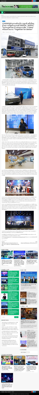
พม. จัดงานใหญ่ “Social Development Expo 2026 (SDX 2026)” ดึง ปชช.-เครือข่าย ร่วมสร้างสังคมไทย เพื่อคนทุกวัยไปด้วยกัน (10, 337)
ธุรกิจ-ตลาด (9, 278)
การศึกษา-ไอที (23, 318)
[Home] (2, 12)
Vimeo (6, 391)
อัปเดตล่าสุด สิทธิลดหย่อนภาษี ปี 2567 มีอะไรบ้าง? (29, 242)
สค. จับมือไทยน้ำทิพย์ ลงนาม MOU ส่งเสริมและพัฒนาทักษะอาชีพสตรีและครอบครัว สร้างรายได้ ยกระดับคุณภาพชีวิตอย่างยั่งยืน (10, 333)
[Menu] (4, 12)
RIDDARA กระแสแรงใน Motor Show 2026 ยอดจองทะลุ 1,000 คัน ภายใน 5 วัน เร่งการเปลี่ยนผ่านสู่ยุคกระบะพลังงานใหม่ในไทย (7, 262)
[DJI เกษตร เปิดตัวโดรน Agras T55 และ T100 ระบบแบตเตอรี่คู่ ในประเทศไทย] (29, 277)
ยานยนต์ (4, 21)
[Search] (37, 12)
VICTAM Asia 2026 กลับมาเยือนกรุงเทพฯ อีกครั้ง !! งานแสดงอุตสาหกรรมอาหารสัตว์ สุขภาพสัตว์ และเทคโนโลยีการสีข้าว (32, 301)
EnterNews (22, 393)
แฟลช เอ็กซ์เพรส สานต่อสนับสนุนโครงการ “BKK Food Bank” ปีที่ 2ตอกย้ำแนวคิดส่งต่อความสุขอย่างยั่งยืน (10, 324)
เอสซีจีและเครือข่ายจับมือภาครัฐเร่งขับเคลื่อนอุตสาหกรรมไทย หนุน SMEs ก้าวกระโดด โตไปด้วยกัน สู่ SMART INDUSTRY (13, 305)
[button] (4, 12)
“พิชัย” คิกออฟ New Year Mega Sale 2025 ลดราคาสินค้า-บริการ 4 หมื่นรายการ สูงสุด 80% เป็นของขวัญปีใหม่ (10, 243)
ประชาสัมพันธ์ (3, 381)
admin (7, 265)
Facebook (9, 391)
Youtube (2, 391)
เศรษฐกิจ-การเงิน (13, 278)
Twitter (13, 391)
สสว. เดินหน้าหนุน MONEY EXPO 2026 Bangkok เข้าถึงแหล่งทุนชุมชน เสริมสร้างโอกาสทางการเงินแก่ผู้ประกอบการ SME (13, 274)
